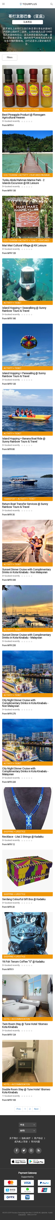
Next (36, 1109)
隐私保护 (26, 1138)
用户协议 (38, 1138)
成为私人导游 (21, 1141)
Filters (9, 57)
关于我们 (13, 1138)
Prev (19, 1109)
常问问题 (35, 1141)
